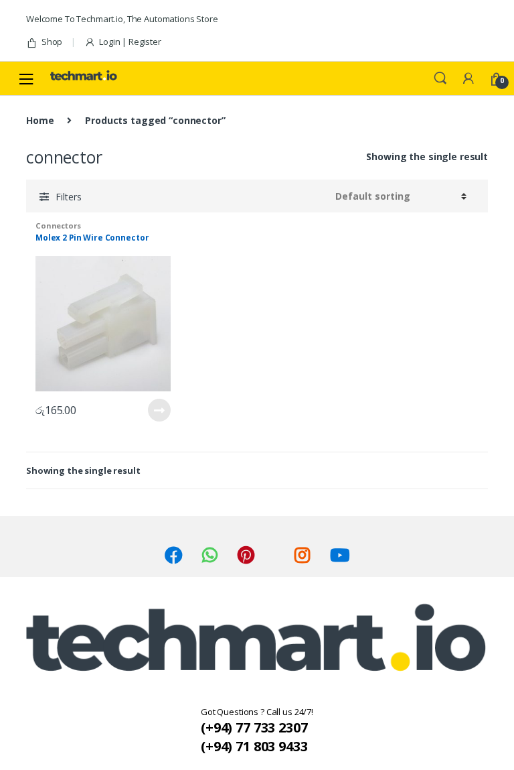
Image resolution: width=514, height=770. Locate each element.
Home (40, 120)
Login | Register (130, 42)
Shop (51, 42)
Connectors (58, 225)
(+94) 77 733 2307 (254, 727)
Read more (159, 410)
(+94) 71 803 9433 (254, 746)
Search (440, 78)
